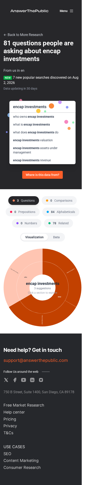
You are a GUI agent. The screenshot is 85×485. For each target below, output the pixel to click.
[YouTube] (23, 380)
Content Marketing (21, 460)
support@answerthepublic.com (35, 360)
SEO (7, 453)
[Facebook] (14, 380)
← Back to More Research (23, 35)
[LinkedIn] (32, 380)
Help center (14, 412)
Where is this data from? (42, 175)
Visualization (34, 237)
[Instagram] (41, 380)
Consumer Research (22, 467)
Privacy (10, 426)
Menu (64, 11)
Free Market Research (23, 405)
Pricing (9, 419)
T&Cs (8, 433)
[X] (6, 380)
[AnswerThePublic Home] (29, 11)
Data (56, 237)
